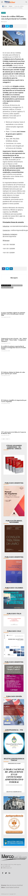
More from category (7, 287)
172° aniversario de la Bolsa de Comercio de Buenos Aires (13, 432)
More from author (17, 285)
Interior (3, 12)
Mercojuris (4, 21)
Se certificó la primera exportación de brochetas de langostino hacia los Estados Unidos (13, 347)
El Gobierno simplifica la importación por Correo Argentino (13, 400)
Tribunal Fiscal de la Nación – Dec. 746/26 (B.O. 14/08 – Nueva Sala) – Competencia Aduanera (14, 340)
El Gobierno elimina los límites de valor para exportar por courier (13, 372)
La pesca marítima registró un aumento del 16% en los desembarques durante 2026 (13, 314)
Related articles (6, 285)
